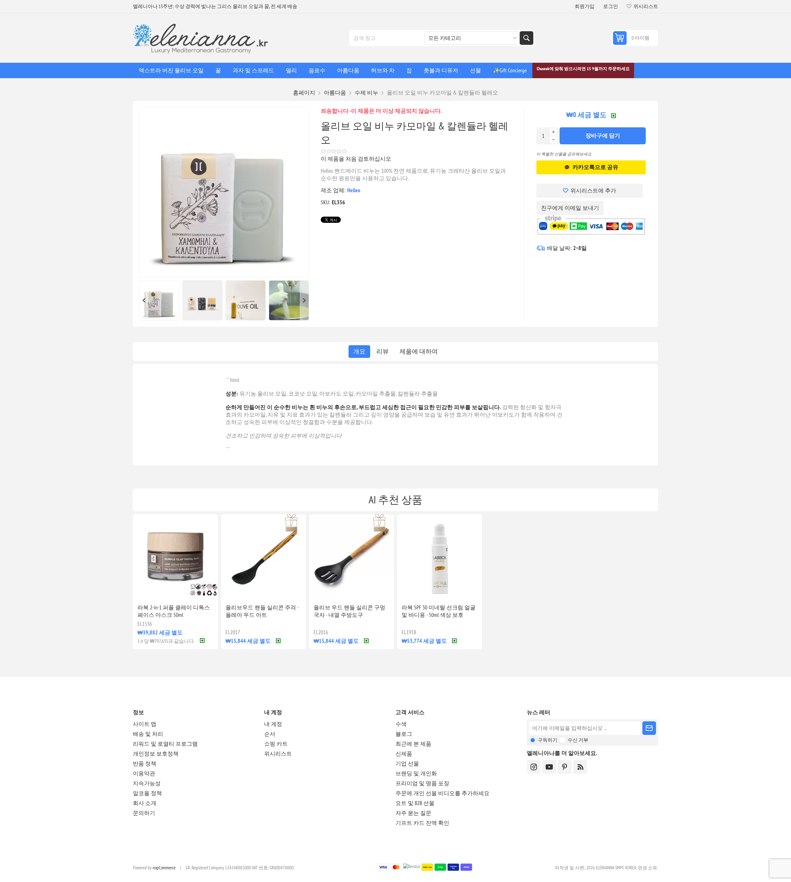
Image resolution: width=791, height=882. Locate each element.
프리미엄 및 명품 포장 (422, 783)
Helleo (353, 190)
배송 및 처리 (148, 733)
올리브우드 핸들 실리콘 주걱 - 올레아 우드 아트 (262, 611)
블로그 (404, 733)
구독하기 (547, 740)
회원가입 (584, 6)
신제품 (404, 753)
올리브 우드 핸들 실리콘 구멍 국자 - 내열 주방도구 (349, 611)
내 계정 (273, 723)
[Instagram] (534, 767)
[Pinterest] (565, 767)
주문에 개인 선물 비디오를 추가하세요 (442, 793)
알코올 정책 (147, 793)
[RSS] (580, 767)
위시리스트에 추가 (593, 190)
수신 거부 (578, 740)
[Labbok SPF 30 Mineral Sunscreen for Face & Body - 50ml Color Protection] (439, 556)
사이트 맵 (144, 723)
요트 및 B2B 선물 (415, 803)
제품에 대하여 (419, 351)
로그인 (610, 6)
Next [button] (304, 300)
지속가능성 (147, 783)
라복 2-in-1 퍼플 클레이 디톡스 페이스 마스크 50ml (173, 611)
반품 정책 (144, 763)
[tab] (359, 351)
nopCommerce (164, 868)
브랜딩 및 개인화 (416, 773)
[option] (159, 300)
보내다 (649, 728)
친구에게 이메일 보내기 (570, 207)
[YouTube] (549, 767)
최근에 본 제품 (413, 743)
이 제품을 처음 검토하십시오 (356, 158)
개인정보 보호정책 (156, 753)
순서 (269, 733)
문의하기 (144, 812)
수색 (526, 38)
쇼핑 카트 (276, 743)
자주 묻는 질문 (413, 812)
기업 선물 (407, 763)
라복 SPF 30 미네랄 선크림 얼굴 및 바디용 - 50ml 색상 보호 (439, 611)
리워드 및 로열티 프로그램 (165, 743)
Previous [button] (143, 300)
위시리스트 (278, 753)
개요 (359, 351)
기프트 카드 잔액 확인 (422, 822)
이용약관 (144, 773)
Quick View (161, 589)
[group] (175, 556)
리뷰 (382, 351)
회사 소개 (144, 803)
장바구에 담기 (603, 135)
